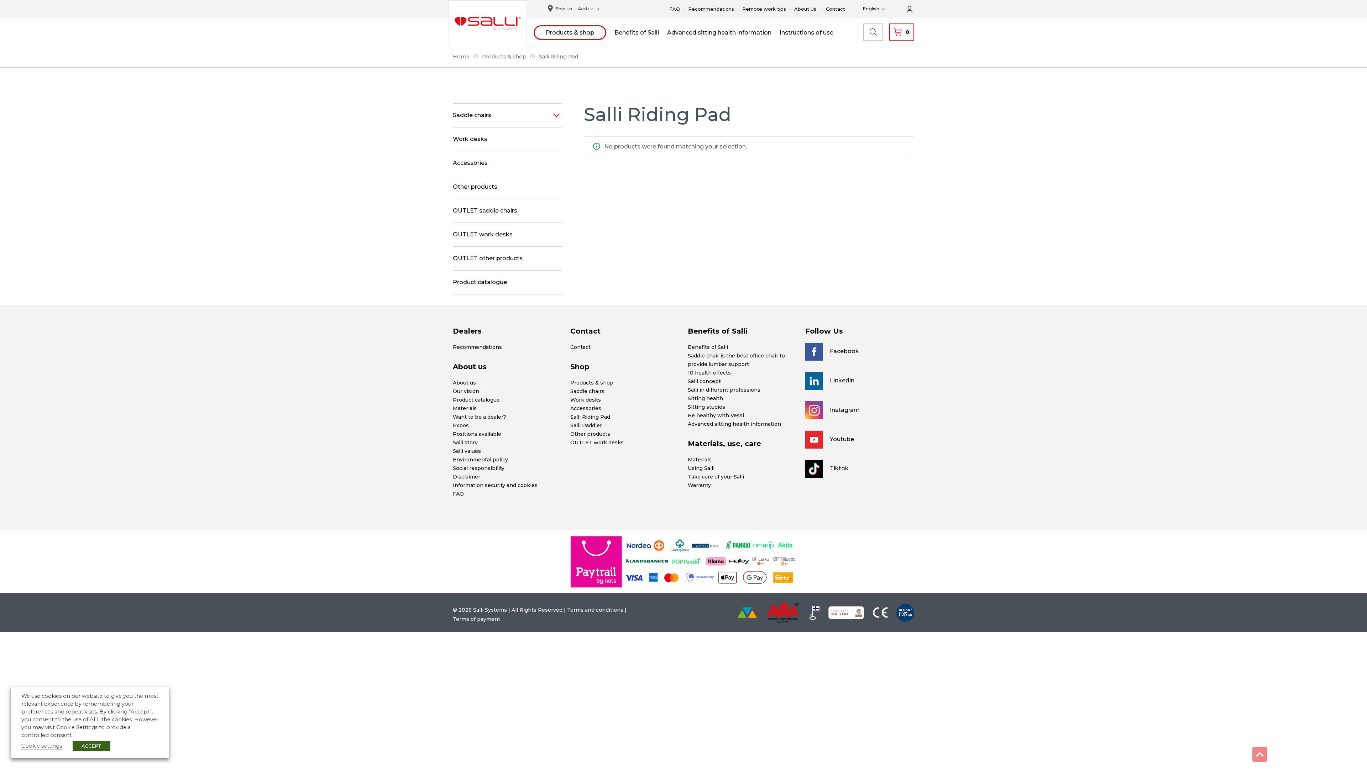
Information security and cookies (495, 485)
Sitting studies (706, 407)
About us (464, 383)
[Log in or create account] (913, 9)
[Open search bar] (873, 32)
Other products (475, 186)
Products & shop (570, 32)
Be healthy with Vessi (716, 415)
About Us (805, 9)
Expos (461, 425)
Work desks (470, 139)
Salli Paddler (586, 425)
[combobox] (587, 10)
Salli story (465, 442)
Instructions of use (806, 32)
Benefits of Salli (636, 32)
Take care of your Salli (716, 477)
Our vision (466, 391)
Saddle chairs (472, 115)
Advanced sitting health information (719, 32)
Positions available (477, 434)
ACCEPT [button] (91, 746)
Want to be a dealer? (479, 417)
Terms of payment (476, 619)
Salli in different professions (724, 390)
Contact (835, 9)
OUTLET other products (488, 258)
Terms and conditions (595, 610)
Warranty (699, 485)
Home (461, 56)
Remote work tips (764, 9)
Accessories (470, 162)
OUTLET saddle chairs (485, 210)
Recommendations (711, 9)
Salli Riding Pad (590, 417)
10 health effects (709, 373)
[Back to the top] (1259, 754)
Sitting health (705, 398)
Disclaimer (466, 477)
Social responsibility (478, 468)
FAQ (674, 9)
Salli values (467, 451)
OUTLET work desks (483, 234)
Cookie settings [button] (41, 746)
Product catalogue (480, 282)
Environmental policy (480, 459)
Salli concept (704, 381)
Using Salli (701, 468)
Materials (465, 408)
